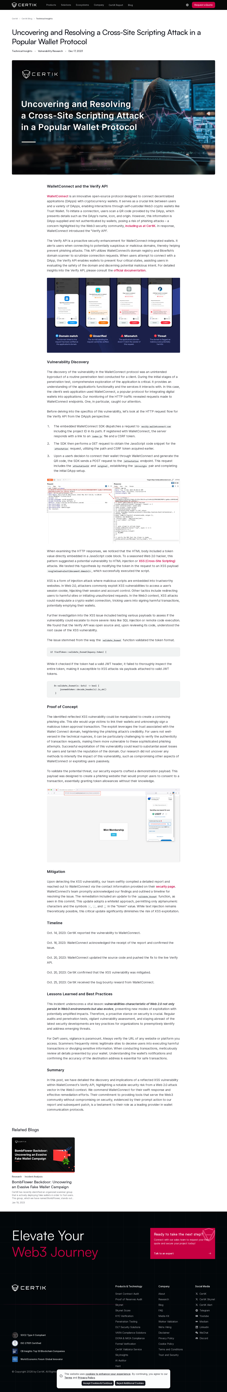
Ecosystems (82, 5)
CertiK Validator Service (128, 1349)
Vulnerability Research (50, 51)
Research (17, 1176)
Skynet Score (122, 1310)
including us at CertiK (140, 226)
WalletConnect (57, 196)
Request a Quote (203, 5)
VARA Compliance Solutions (130, 1332)
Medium (204, 1321)
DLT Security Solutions (127, 1327)
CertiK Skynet (207, 1299)
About (161, 1293)
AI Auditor (120, 1360)
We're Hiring (164, 1327)
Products (51, 5)
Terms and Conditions (170, 1349)
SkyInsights (121, 1354)
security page (165, 886)
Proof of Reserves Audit (128, 1299)
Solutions (66, 5)
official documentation (129, 270)
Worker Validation (168, 1321)
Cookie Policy (166, 1343)
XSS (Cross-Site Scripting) (157, 561)
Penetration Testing (126, 1321)
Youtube (204, 1316)
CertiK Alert (206, 1304)
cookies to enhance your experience (108, 1373)
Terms (68, 1377)
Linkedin (204, 1327)
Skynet (119, 1304)
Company (99, 5)
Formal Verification (125, 1343)
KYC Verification (124, 1316)
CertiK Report (116, 5)
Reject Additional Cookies (130, 1383)
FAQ (160, 1310)
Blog (130, 5)
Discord (204, 1338)
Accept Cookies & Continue (97, 1383)
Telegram (205, 1310)
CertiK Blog (27, 18)
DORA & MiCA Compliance (130, 1338)
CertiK (15, 18)
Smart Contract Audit (127, 1293)
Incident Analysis (34, 1176)
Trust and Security (168, 1354)
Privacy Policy (166, 1338)
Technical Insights (44, 18)
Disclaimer (164, 1332)
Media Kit (163, 1316)
